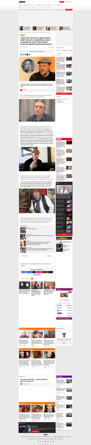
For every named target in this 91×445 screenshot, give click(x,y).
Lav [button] (66, 331)
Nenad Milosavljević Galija (34, 263)
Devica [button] (68, 331)
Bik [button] (59, 331)
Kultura (29, 32)
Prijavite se (36, 431)
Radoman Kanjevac (24, 97)
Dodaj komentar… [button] (26, 383)
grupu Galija (49, 179)
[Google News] (71, 50)
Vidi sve (64, 234)
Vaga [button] (71, 331)
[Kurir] (22, 2)
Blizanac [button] (61, 331)
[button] (51, 47)
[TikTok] (66, 50)
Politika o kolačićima (43, 438)
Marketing (30, 438)
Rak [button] (64, 331)
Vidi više (64, 342)
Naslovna (21, 32)
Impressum (37, 438)
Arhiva (48, 438)
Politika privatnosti (53, 438)
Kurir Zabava (25, 46)
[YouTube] (64, 50)
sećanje (42, 263)
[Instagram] (60, 50)
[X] (62, 50)
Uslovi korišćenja (59, 438)
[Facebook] (57, 50)
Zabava (25, 32)
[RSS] (69, 50)
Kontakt (34, 438)
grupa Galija (47, 263)
